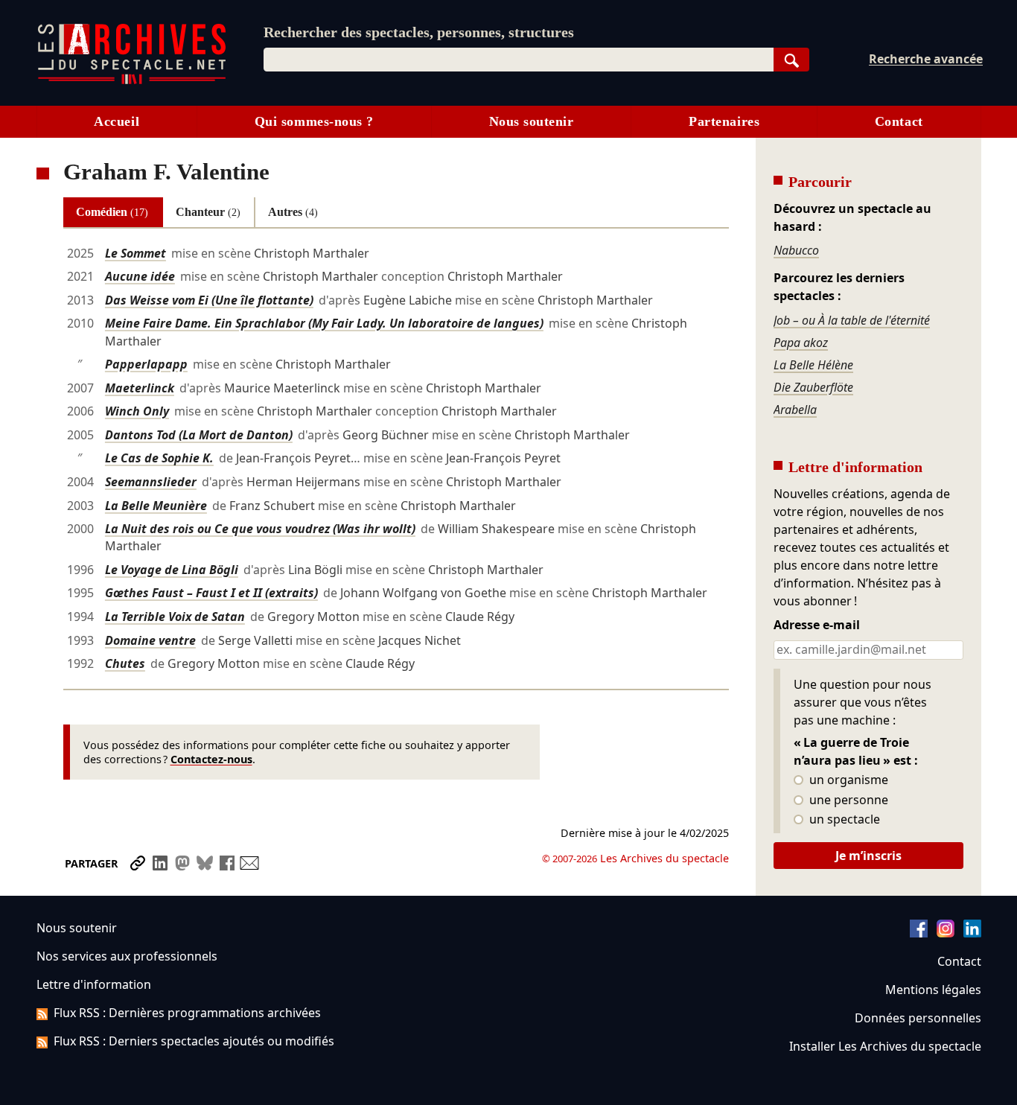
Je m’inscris (868, 855)
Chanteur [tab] (208, 212)
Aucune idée (140, 276)
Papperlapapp (146, 364)
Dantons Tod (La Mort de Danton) (199, 435)
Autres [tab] (293, 212)
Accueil (116, 121)
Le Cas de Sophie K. (159, 458)
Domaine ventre (150, 640)
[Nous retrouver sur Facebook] (919, 933)
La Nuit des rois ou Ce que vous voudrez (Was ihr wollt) (260, 528)
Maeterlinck (139, 388)
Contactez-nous (211, 759)
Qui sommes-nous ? (314, 121)
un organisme (847, 780)
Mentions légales (933, 989)
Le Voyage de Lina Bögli (171, 569)
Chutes (125, 663)
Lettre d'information (93, 984)
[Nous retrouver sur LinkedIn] (972, 933)
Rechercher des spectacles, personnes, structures (419, 32)
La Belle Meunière (156, 505)
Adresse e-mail (817, 625)
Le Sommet (135, 253)
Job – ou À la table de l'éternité (852, 320)
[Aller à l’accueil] (132, 80)
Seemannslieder (151, 482)
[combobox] (519, 59)
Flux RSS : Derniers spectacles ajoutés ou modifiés (194, 1041)
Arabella (795, 409)
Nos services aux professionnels (126, 956)
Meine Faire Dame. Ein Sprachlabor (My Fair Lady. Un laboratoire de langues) (324, 323)
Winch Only (137, 411)
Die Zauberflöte (813, 387)
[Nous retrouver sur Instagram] (945, 933)
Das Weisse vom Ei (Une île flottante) (209, 300)
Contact (899, 121)
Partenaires (724, 121)
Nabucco (796, 250)
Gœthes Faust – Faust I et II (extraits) (211, 593)
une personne (847, 800)
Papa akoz (801, 342)
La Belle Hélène (813, 365)
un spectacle (843, 820)
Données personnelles (918, 1018)
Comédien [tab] (112, 212)
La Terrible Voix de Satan (175, 616)
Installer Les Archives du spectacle (885, 1046)
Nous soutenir (531, 121)
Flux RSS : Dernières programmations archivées (187, 1012)
